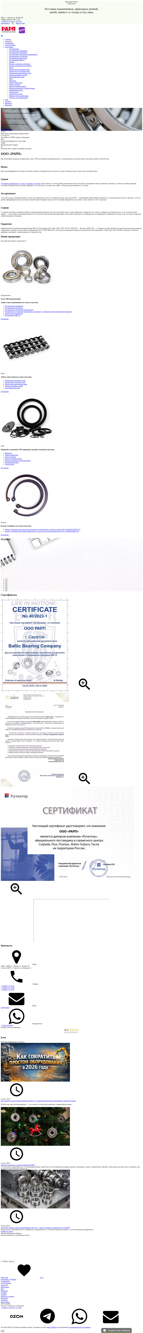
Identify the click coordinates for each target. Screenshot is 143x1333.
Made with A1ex (22, 1277)
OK (3, 1331)
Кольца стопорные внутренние (20, 66)
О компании (9, 43)
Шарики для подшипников (18, 96)
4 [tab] (6, 586)
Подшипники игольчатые (18, 56)
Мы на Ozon (20, 23)
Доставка (4, 1300)
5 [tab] (6, 588)
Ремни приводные (15, 83)
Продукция (9, 47)
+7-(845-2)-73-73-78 (8, 21)
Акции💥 (8, 41)
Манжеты (12, 81)
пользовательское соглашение (79, 1327)
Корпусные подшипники (14, 313)
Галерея (3, 1294)
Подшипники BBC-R (16, 60)
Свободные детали (16, 94)
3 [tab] (6, 584)
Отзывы (8, 101)
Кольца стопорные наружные (19, 64)
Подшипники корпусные (18, 58)
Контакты (8, 105)
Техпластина (13, 92)
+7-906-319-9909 (7, 1025)
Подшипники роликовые (18, 53)
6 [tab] (6, 590)
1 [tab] (6, 579)
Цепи (11, 68)
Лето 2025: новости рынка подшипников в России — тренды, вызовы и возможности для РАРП (35, 1228)
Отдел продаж (10, 45)
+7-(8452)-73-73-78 (7, 986)
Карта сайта (5, 1302)
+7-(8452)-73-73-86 (7, 988)
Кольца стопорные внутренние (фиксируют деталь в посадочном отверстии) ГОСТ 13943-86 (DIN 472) (42, 531)
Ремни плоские (14, 84)
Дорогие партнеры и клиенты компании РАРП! (18, 1165)
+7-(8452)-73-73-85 (7, 990)
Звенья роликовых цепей (18, 75)
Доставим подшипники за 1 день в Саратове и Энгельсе (21, 183)
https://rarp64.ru (52, 1327)
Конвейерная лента (16, 90)
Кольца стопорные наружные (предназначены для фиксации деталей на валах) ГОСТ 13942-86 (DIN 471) (42, 529)
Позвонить (6, 129)
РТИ (10, 79)
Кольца (11, 62)
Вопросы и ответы (7, 1296)
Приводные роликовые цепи (19, 69)
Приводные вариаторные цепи (20, 73)
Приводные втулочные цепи (19, 71)
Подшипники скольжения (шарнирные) (23, 54)
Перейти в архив (7, 1231)
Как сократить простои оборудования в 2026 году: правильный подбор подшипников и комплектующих (38, 1101)
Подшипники (14, 49)
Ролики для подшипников (18, 98)
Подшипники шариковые (18, 51)
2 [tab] (6, 581)
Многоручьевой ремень (17, 86)
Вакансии (8, 103)
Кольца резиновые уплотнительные (22, 88)
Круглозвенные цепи (16, 77)
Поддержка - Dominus (8, 1279)
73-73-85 (18, 21)
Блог (6, 99)
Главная (8, 39)
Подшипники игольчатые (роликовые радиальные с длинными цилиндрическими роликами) (38, 312)
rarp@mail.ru (5, 23)
